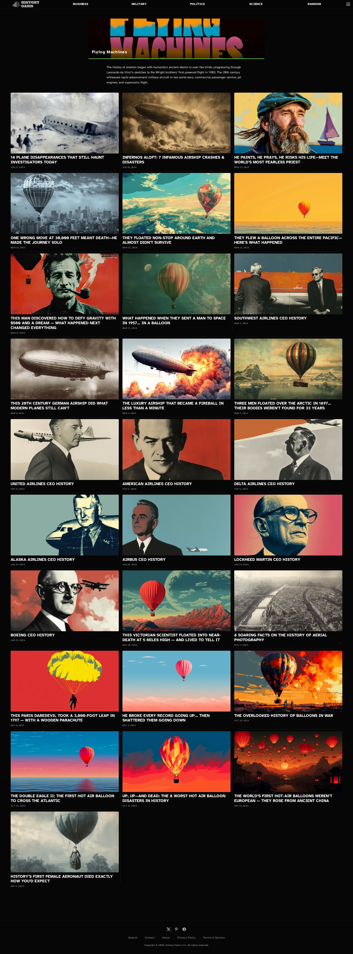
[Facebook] (184, 929)
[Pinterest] (176, 929)
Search (132, 937)
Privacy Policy (186, 937)
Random (314, 4)
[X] (169, 929)
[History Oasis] (25, 4)
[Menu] (348, 4)
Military (139, 4)
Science (256, 4)
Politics (197, 4)
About (166, 937)
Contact (150, 937)
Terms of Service (214, 937)
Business (80, 4)
